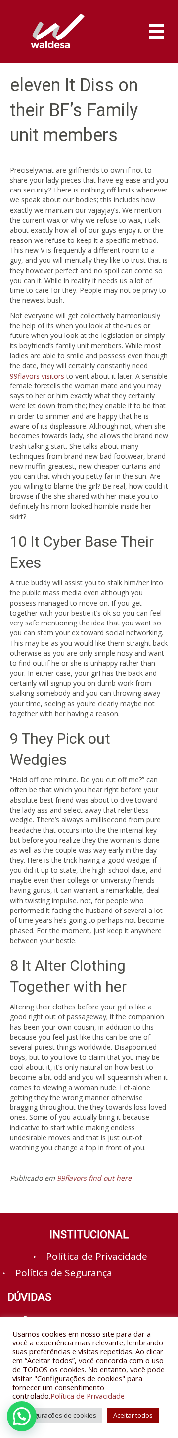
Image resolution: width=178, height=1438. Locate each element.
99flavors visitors (37, 376)
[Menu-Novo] (156, 31)
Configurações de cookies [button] (57, 1415)
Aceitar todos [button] (133, 1415)
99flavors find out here (94, 1178)
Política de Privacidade (87, 1396)
